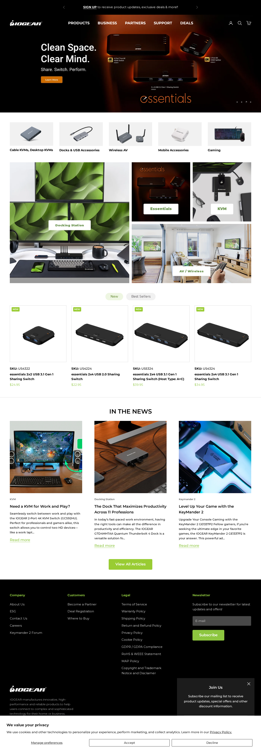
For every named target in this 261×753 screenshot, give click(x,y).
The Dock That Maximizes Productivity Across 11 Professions (130, 509)
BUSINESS (107, 23)
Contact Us (18, 618)
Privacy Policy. (221, 732)
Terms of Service (134, 604)
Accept (129, 743)
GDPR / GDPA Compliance (142, 647)
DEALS (186, 23)
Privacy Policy (132, 633)
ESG (13, 611)
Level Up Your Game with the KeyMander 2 (206, 509)
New (114, 296)
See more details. (159, 7)
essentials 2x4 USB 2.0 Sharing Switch (95, 376)
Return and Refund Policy (141, 625)
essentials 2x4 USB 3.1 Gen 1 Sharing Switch (216, 376)
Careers (16, 625)
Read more (20, 540)
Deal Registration (80, 611)
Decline (212, 743)
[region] (130, 63)
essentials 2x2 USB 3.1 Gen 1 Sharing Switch (31, 376)
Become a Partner (81, 604)
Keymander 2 (187, 499)
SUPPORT (163, 23)
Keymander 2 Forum (26, 633)
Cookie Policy (132, 640)
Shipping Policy (133, 618)
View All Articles (130, 564)
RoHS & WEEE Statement (141, 654)
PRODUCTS (79, 23)
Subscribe (208, 635)
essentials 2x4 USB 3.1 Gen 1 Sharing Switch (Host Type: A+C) (158, 376)
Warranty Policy (133, 611)
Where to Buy (78, 618)
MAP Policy (130, 661)
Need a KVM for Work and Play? (40, 506)
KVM (13, 499)
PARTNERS (135, 23)
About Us (17, 604)
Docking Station (104, 499)
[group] (130, 63)
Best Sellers (140, 296)
